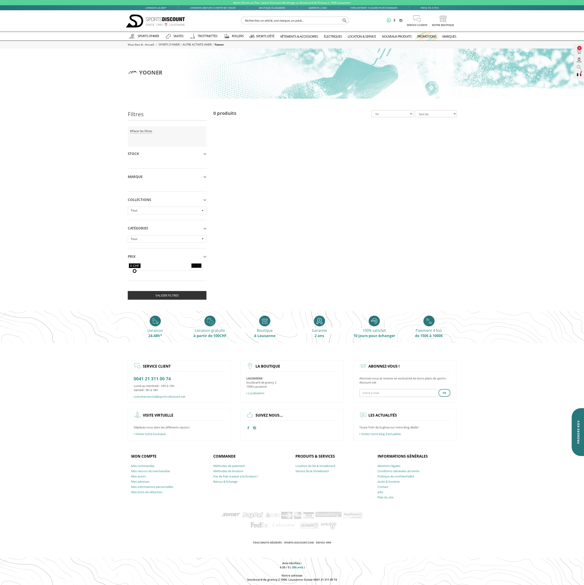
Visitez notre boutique (150, 434)
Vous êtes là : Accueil (141, 44)
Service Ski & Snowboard (312, 471)
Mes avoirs (138, 476)
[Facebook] (396, 21)
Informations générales (403, 456)
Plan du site (385, 497)
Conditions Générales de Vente (398, 471)
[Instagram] (401, 21)
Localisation (256, 393)
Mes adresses (140, 481)
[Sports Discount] (155, 21)
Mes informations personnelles (152, 487)
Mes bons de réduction (146, 492)
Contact (383, 487)
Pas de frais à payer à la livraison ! (235, 476)
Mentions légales (389, 466)
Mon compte (143, 456)
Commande (224, 456)
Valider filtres (167, 295)
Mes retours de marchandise (150, 471)
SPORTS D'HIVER (169, 44)
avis (297, 567)
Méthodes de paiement (229, 466)
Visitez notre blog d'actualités (380, 434)
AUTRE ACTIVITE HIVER (196, 44)
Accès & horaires (389, 481)
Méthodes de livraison (228, 471)
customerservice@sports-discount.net (159, 396)
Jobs (380, 492)
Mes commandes (142, 466)
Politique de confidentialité (396, 476)
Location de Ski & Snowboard (315, 466)
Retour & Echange (225, 481)
